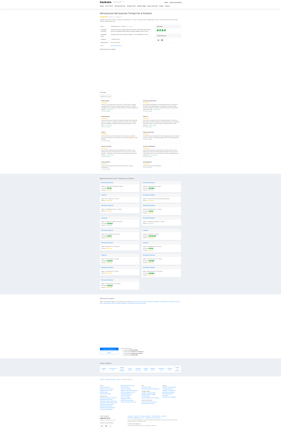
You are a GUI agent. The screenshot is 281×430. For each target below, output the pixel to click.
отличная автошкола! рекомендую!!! (152, 166)
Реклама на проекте (145, 416)
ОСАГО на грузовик (125, 395)
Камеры (161, 6)
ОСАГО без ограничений (127, 400)
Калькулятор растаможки (106, 406)
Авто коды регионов (167, 393)
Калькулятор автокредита (106, 409)
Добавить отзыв (105, 96)
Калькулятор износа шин (106, 399)
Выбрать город (103, 392)
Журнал (102, 6)
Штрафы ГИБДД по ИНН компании (150, 397)
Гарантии (163, 416)
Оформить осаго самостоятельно (129, 390)
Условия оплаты (156, 416)
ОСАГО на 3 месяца (126, 389)
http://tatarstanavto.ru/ (116, 45)
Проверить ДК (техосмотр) (169, 387)
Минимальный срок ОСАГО (128, 385)
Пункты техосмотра (152, 6)
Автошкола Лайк (137, 301)
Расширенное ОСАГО (126, 398)
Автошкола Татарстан (107, 182)
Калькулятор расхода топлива (107, 407)
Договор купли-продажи (122, 369)
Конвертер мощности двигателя (108, 401)
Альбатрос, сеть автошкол (127, 303)
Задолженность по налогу (148, 403)
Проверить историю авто (168, 390)
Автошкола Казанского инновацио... (151, 301)
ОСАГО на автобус (125, 397)
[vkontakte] (158, 40)
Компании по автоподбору (169, 397)
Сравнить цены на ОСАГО (106, 389)
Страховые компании (105, 393)
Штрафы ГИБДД (141, 6)
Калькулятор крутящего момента (108, 397)
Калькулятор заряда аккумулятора (108, 402)
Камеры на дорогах (177, 369)
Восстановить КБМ (146, 387)
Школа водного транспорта (167, 301)
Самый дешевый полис (126, 393)
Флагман (118, 303)
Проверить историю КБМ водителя (150, 389)
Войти (166, 2)
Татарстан (104, 195)
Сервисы (167, 6)
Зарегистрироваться (176, 2)
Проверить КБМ (131, 6)
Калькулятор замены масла (107, 404)
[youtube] (162, 40)
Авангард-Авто (107, 303)
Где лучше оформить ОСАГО (128, 392)
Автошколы (165, 395)
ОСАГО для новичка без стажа (128, 402)
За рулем (143, 303)
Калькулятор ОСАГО (105, 387)
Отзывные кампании (167, 389)
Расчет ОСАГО (109, 6)
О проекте (130, 416)
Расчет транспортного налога (149, 401)
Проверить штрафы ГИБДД (148, 393)
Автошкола (104, 218)
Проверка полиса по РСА (106, 390)
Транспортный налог (120, 6)
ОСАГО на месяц (125, 387)
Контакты (136, 416)
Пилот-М (113, 303)
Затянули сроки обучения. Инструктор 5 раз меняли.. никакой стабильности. (117, 166)
